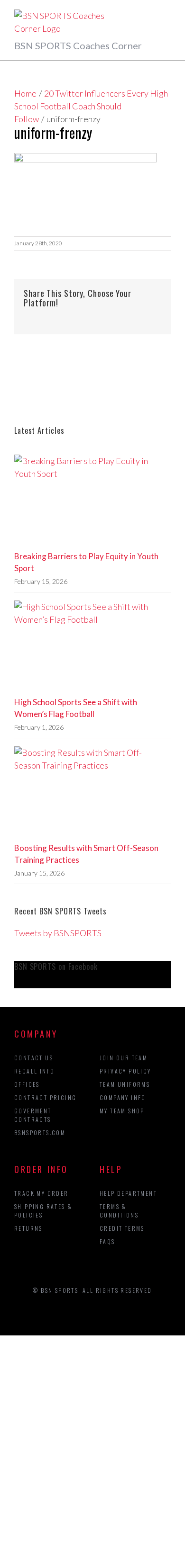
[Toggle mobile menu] (167, 14)
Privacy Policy (125, 1071)
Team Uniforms (125, 1084)
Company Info (123, 1097)
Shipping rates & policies (43, 1210)
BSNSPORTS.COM (39, 1132)
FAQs (107, 1241)
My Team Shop (122, 1111)
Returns (28, 1228)
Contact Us (33, 1058)
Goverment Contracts (33, 1115)
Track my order (41, 1193)
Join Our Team (124, 1058)
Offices (27, 1084)
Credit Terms (122, 1228)
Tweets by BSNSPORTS (58, 933)
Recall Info (34, 1071)
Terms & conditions (119, 1210)
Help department (128, 1193)
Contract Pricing (45, 1097)
